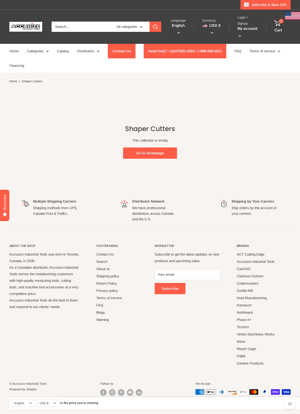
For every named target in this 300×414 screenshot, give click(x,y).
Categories (35, 51)
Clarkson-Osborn (250, 276)
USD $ (44, 403)
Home (14, 51)
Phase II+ (244, 320)
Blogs (100, 312)
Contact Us (121, 51)
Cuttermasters (248, 283)
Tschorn (243, 327)
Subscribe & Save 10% (268, 5)
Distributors (85, 51)
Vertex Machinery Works (256, 334)
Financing (16, 66)
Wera (241, 341)
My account (247, 29)
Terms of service (262, 51)
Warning (102, 320)
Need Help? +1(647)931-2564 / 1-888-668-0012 (184, 51)
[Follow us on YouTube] (130, 392)
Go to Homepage (150, 153)
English (19, 403)
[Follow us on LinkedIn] (139, 392)
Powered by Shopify (23, 389)
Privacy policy (107, 291)
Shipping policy (107, 276)
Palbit (241, 356)
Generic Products (250, 363)
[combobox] (81, 27)
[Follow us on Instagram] (112, 392)
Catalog (63, 51)
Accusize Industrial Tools (256, 261)
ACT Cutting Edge (250, 254)
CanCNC (244, 269)
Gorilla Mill (245, 291)
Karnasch (244, 305)
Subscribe (170, 288)
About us (103, 269)
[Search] (155, 27)
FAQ (237, 51)
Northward (245, 312)
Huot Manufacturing (252, 298)
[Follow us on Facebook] (103, 392)
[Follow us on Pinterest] (121, 392)
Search (101, 261)
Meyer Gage (246, 349)
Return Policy (106, 283)
